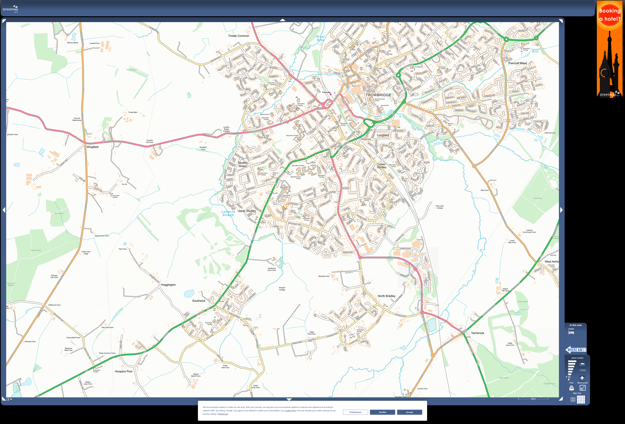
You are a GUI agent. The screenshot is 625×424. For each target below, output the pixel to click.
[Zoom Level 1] (571, 379)
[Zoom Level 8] (571, 361)
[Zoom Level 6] (571, 366)
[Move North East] (562, 20)
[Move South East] (561, 399)
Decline (382, 412)
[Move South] (289, 399)
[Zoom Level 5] (571, 369)
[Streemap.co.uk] (10, 7)
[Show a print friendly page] (571, 386)
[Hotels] (571, 332)
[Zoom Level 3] (571, 374)
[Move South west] (3, 399)
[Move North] (282, 20)
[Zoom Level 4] (571, 371)
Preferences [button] (223, 414)
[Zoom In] (583, 378)
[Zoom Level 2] (571, 377)
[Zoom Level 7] (571, 364)
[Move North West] (3, 20)
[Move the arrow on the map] (582, 386)
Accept (409, 412)
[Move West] (3, 210)
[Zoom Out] (583, 364)
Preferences (355, 412)
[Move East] (562, 210)
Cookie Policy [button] (290, 411)
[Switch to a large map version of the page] (578, 398)
